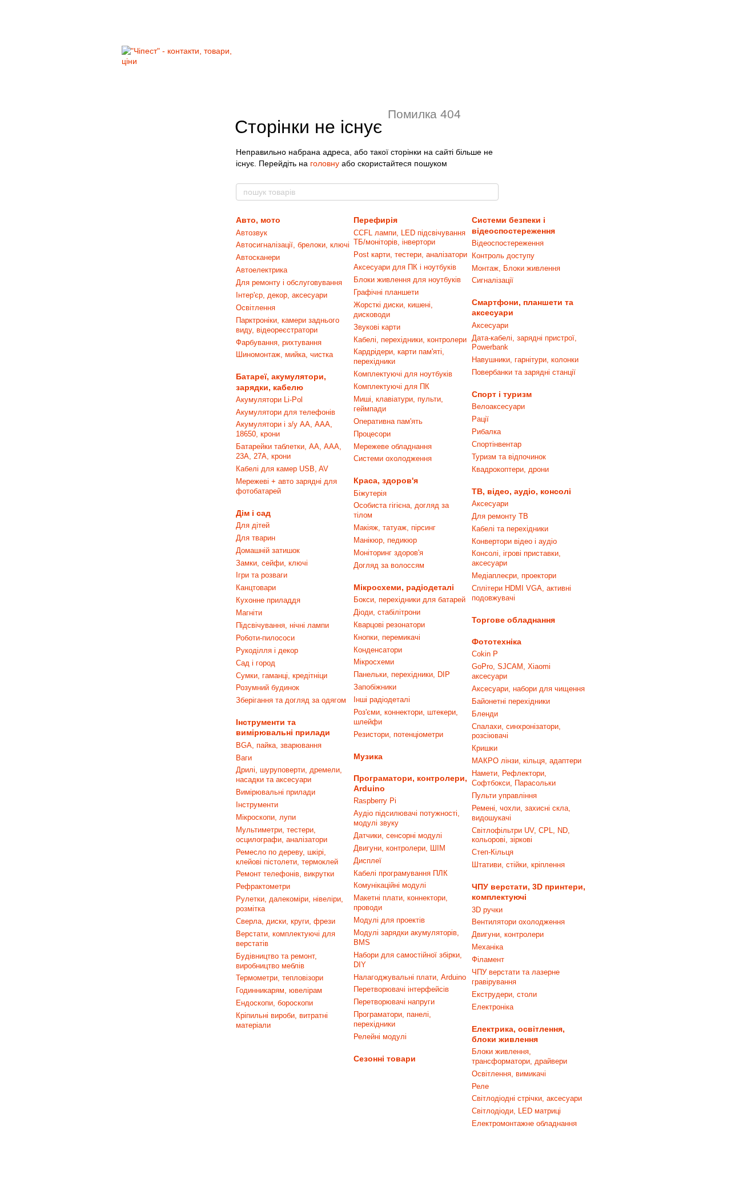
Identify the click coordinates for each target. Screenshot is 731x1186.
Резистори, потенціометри (398, 734)
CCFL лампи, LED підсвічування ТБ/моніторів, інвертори (409, 238)
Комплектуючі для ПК (391, 386)
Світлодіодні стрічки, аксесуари (527, 1098)
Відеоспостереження (508, 243)
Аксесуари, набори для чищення (528, 688)
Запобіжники (375, 687)
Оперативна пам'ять (388, 421)
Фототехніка (496, 641)
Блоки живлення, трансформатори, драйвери (519, 1056)
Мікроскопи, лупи (266, 817)
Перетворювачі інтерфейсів (401, 989)
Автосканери (258, 257)
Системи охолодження (393, 458)
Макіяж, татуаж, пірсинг (395, 527)
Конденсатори (378, 650)
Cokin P (485, 654)
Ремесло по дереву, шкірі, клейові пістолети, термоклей (287, 857)
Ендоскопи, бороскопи (274, 1003)
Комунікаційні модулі (390, 885)
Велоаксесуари (498, 406)
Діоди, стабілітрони (387, 612)
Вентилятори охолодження (518, 921)
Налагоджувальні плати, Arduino (410, 977)
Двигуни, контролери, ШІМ (399, 848)
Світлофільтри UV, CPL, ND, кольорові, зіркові (521, 835)
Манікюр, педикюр (385, 540)
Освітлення (255, 307)
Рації (480, 419)
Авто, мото (258, 220)
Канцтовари (256, 587)
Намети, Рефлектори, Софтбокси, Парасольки (514, 778)
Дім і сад (253, 513)
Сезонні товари (385, 1058)
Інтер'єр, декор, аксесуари (281, 295)
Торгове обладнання (513, 619)
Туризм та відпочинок (509, 456)
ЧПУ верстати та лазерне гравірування (516, 977)
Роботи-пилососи (265, 638)
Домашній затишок (268, 550)
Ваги (244, 758)
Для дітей (253, 525)
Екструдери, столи (504, 994)
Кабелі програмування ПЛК (401, 873)
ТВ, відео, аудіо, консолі (521, 491)
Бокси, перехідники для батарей (409, 599)
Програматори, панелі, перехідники (392, 1019)
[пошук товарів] (489, 192)
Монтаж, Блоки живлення (516, 268)
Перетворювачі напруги (394, 1001)
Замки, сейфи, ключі (272, 563)
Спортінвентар (496, 444)
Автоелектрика (261, 270)
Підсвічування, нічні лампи (282, 625)
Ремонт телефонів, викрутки (285, 874)
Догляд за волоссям (389, 565)
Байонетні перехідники (511, 701)
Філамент (488, 959)
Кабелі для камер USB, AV (282, 468)
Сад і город (255, 663)
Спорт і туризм (502, 394)
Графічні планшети (386, 292)
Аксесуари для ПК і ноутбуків (405, 267)
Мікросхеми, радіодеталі (404, 587)
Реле (480, 1086)
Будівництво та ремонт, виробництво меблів (276, 961)
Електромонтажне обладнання (524, 1123)
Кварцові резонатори (389, 624)
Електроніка (492, 1007)
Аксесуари (490, 325)
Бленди (485, 714)
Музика (368, 756)
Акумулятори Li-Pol (269, 399)
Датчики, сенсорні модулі (398, 835)
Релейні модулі (380, 1036)
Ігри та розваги (261, 575)
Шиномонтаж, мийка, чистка (284, 354)
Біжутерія (370, 493)
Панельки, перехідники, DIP (402, 674)
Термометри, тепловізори (279, 977)
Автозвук (251, 233)
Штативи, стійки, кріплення (518, 864)
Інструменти (257, 804)
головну (324, 163)
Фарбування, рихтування (279, 342)
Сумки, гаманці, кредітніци (281, 675)
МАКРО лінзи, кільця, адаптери (526, 760)
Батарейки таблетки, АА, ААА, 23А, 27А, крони (289, 451)
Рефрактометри (263, 886)
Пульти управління (504, 795)
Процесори (372, 434)
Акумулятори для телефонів (285, 412)
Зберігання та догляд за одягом (291, 700)
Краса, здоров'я (386, 480)
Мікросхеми (374, 662)
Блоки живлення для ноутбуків (407, 279)
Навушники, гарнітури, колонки (525, 359)
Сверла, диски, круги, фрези (285, 921)
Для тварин (255, 538)
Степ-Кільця (492, 852)
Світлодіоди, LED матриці (516, 1111)
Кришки (484, 748)
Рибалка (486, 431)
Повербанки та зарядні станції (524, 372)
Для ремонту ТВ (500, 516)
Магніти (249, 612)
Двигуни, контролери (508, 934)
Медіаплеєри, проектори (514, 575)
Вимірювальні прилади (275, 792)
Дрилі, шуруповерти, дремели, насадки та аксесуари (289, 775)
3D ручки (487, 909)
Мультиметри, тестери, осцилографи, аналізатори (281, 835)
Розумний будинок (267, 687)
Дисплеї (367, 860)
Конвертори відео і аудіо (514, 541)
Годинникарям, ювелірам (279, 990)
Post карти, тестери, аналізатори (410, 254)
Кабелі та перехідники (510, 528)
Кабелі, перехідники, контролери (410, 339)
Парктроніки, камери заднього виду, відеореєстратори (287, 325)
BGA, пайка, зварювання (279, 745)
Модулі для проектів (389, 920)
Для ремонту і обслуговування (289, 282)
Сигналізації (492, 280)
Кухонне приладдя (268, 600)
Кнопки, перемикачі (387, 637)
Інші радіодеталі (382, 699)
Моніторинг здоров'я (388, 552)
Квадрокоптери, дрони (510, 469)
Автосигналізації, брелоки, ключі (293, 245)
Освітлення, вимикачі (509, 1073)
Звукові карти (377, 327)
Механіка (487, 947)
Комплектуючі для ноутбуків (403, 374)
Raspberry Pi (375, 800)
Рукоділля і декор (267, 650)
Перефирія (375, 220)
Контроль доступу (503, 255)
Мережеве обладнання (393, 446)
